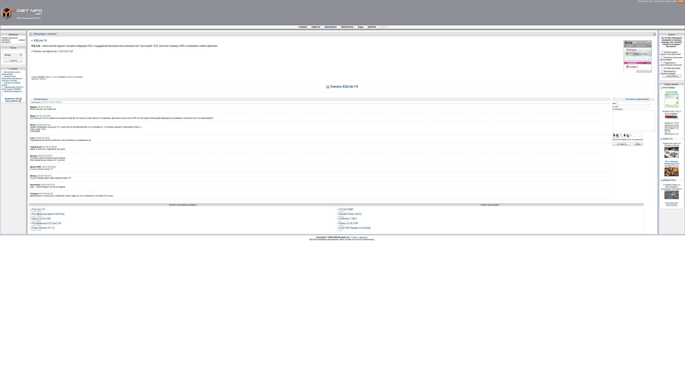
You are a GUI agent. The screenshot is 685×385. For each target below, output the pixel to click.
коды (360, 27)
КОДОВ (668, 1)
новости (316, 27)
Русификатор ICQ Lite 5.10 (46, 223)
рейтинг (372, 27)
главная (303, 27)
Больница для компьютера (671, 204)
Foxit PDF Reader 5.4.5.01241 (355, 228)
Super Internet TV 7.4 (43, 228)
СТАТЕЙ (656, 1)
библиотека (347, 27)
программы (330, 27)
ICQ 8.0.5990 (346, 209)
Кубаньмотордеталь (13, 91)
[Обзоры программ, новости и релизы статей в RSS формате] (681, 1)
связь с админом (359, 237)
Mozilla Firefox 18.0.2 (350, 214)
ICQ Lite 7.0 (38, 209)
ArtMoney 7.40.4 (347, 218)
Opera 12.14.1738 (41, 218)
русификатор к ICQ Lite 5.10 (57, 51)
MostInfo (358, 239)
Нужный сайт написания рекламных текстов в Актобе (12, 78)
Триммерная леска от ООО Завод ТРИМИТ (13, 88)
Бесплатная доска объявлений (11, 73)
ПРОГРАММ (643, 1)
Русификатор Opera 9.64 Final (48, 214)
